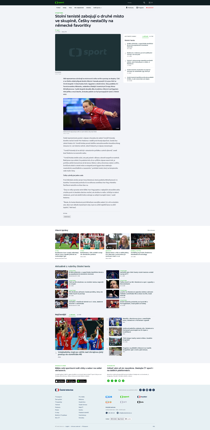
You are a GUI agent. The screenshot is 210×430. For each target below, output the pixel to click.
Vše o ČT (57, 418)
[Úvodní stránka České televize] (64, 390)
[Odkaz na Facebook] (112, 380)
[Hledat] (144, 2)
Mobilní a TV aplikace (61, 415)
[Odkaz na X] (115, 380)
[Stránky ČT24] (109, 397)
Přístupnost (85, 426)
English (67, 426)
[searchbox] (134, 2)
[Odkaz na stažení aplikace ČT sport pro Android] (71, 381)
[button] (91, 114)
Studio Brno (82, 402)
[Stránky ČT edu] (140, 402)
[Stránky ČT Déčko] (108, 402)
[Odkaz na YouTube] (119, 380)
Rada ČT (81, 407)
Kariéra (81, 410)
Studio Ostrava (83, 404)
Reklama (81, 399)
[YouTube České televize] (147, 390)
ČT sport (57, 30)
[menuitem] (58, 7)
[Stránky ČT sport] (124, 397)
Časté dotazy (82, 415)
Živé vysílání (58, 399)
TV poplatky (58, 402)
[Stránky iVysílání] (142, 397)
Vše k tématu (151, 230)
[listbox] (121, 419)
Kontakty (81, 418)
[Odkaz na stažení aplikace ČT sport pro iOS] (60, 381)
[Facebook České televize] (143, 390)
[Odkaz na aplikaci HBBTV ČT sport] (82, 381)
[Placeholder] (88, 52)
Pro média (81, 397)
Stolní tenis (59, 13)
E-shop (57, 412)
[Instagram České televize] (140, 390)
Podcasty (57, 407)
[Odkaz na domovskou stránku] (62, 3)
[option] (113, 419)
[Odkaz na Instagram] (108, 380)
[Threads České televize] (153, 390)
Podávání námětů (84, 412)
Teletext (57, 404)
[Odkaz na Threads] (123, 380)
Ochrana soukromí (75, 426)
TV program (58, 397)
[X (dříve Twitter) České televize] (150, 390)
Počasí (57, 410)
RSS (154, 426)
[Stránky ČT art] (123, 402)
